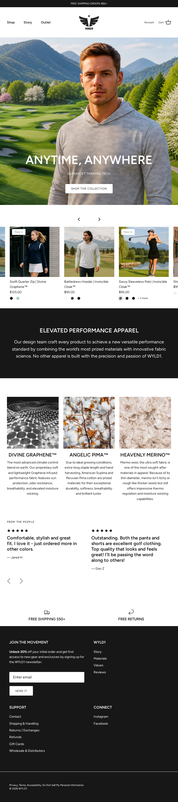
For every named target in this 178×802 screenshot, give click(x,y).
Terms (22, 785)
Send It (21, 691)
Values (98, 665)
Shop (11, 22)
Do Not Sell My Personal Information (63, 785)
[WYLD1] (89, 22)
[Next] (21, 581)
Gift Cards (16, 744)
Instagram (101, 717)
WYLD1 (23, 788)
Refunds (15, 737)
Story (28, 22)
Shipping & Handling (23, 724)
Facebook (101, 724)
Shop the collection (89, 188)
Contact (15, 717)
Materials (100, 659)
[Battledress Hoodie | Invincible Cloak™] (89, 252)
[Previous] (9, 581)
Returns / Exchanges (24, 730)
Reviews (100, 672)
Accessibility (34, 785)
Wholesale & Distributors (27, 751)
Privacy (13, 785)
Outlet (46, 22)
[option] (47, 544)
